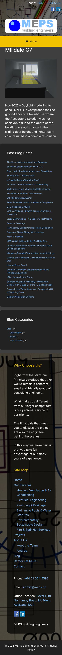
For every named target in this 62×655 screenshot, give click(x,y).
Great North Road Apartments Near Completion (29, 171)
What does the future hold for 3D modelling (27, 184)
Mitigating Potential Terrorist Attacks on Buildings (30, 253)
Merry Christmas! (15, 236)
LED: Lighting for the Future (20, 277)
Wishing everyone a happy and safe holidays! (28, 189)
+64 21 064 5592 (49, 3)
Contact (19, 566)
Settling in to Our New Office (20, 175)
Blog (9, 328)
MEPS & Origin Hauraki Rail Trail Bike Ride (27, 241)
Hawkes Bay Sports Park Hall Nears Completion (30, 227)
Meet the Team (27, 545)
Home (18, 480)
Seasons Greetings (16, 223)
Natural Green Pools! (17, 265)
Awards (22, 550)
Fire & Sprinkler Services (33, 529)
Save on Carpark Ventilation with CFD (25, 166)
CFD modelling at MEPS (18, 207)
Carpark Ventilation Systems (20, 296)
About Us (20, 540)
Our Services (22, 485)
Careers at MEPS (25, 561)
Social (13, 336)
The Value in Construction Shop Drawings (27, 162)
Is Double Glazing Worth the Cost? (23, 180)
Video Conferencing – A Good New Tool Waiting (29, 219)
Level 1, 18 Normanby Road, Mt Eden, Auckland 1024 (32, 600)
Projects (19, 535)
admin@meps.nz (34, 587)
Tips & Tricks (16, 340)
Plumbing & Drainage (31, 505)
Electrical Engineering (31, 500)
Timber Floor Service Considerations (24, 193)
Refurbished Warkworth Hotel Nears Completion (30, 202)
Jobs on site (16, 332)
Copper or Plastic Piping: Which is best (25, 232)
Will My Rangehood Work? (19, 198)
